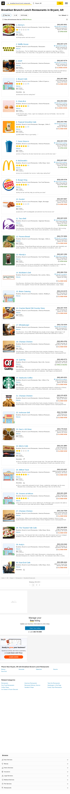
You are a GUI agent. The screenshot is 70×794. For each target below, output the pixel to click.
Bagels (40, 201)
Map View (7, 15)
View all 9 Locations (61, 123)
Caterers (41, 293)
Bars (40, 380)
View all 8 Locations (61, 103)
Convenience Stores (50, 362)
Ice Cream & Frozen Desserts (9, 689)
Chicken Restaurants (44, 103)
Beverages (41, 124)
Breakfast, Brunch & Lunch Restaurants (27, 27)
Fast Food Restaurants (45, 182)
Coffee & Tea (48, 239)
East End (4, 671)
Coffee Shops (48, 124)
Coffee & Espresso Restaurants (47, 81)
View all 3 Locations (61, 238)
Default (64, 15)
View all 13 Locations (61, 220)
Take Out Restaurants (54, 683)
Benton (3, 669)
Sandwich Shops (51, 163)
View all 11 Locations (61, 256)
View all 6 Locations (61, 62)
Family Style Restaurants (45, 27)
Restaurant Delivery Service (32, 685)
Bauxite (55, 669)
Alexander (21, 669)
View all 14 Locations (61, 143)
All (16, 15)
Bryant (12, 578)
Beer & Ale (41, 362)
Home (3, 578)
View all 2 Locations (61, 26)
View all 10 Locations (61, 46)
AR (7, 578)
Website (18, 32)
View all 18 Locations (61, 162)
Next (39, 585)
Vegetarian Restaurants (45, 221)
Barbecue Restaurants (45, 415)
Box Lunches (42, 275)
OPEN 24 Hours (27, 19)
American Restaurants (45, 63)
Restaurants (42, 46)
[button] (66, 3)
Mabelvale (39, 669)
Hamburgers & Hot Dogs (54, 685)
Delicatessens (50, 275)
